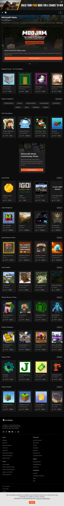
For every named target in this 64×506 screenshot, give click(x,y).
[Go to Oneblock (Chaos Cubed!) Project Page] (9, 401)
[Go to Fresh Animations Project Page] (9, 311)
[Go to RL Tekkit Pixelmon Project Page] (41, 221)
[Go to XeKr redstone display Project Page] (9, 251)
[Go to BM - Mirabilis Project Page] (9, 221)
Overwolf (35, 473)
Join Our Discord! (37, 440)
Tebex (34, 478)
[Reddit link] (18, 432)
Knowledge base (37, 461)
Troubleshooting (37, 464)
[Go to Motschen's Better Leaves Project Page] (41, 311)
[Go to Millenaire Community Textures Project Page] (25, 251)
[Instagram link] (3, 432)
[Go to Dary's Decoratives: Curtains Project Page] (25, 83)
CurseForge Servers (37, 455)
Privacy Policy (5, 488)
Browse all (59, 99)
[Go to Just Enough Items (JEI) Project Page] (25, 371)
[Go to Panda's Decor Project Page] (9, 83)
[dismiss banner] (61, 2)
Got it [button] (32, 502)
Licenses (4, 491)
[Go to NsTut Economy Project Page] (9, 192)
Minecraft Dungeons (7, 455)
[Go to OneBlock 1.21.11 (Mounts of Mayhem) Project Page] (25, 401)
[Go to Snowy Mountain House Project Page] (25, 281)
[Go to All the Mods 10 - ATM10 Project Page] (9, 341)
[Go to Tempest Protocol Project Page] (25, 127)
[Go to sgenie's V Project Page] (25, 221)
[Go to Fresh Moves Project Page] (25, 311)
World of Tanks (6, 458)
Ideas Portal (36, 442)
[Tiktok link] (6, 432)
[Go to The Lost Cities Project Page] (41, 192)
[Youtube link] (9, 432)
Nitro (34, 480)
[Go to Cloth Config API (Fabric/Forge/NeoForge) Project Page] (41, 371)
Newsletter (35, 448)
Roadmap (35, 450)
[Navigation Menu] (2, 12)
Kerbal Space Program (7, 453)
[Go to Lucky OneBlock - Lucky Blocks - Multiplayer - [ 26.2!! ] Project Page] (41, 401)
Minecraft (4, 442)
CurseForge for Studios (38, 475)
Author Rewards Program (8, 469)
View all (59, 178)
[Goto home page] (5, 12)
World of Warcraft (6, 445)
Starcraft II (5, 450)
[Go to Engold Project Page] (25, 192)
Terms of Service (6, 486)
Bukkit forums (36, 453)
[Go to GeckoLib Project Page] (9, 371)
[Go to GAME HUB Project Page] (9, 281)
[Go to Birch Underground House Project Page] (41, 281)
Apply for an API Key (7, 472)
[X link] (15, 432)
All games (4, 440)
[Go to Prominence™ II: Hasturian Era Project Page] (41, 341)
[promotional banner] (32, 5)
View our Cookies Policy (43, 498)
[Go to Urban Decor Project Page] (41, 83)
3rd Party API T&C (6, 474)
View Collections (32, 169)
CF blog (35, 445)
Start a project (5, 464)
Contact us (35, 467)
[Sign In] (60, 12)
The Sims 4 (5, 448)
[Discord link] (12, 432)
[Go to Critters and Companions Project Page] (9, 127)
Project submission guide (8, 467)
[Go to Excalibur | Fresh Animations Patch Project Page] (41, 251)
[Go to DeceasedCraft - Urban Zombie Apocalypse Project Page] (25, 341)
